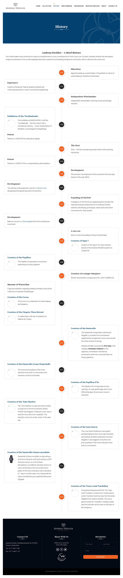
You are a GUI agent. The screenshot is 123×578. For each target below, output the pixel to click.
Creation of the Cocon (18, 297)
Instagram (57, 549)
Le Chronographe (26, 221)
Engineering (79, 6)
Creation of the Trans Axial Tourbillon (89, 486)
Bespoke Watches (93, 6)
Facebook (61, 549)
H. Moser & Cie (40, 188)
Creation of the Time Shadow (21, 401)
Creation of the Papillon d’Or (85, 382)
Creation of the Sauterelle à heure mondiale (28, 452)
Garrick (15, 6)
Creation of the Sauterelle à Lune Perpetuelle (28, 364)
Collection (46, 6)
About (104, 6)
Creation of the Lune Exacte (84, 427)
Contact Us (112, 6)
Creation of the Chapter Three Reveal (25, 312)
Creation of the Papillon (19, 257)
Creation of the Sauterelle (83, 328)
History (56, 6)
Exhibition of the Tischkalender (22, 116)
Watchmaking (66, 6)
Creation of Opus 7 (80, 240)
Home (38, 6)
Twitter (65, 549)
